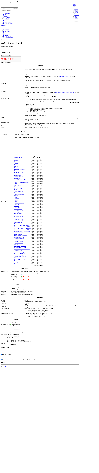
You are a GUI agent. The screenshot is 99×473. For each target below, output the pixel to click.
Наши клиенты (17, 161)
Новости (16, 160)
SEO (24, 359)
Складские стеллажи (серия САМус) (22, 228)
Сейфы (15, 257)
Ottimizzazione (7, 22)
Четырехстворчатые (18, 216)
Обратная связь (17, 200)
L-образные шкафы (18, 217)
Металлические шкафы (19, 252)
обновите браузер (18, 157)
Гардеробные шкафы (19, 254)
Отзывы (16, 163)
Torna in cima (7, 13)
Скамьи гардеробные (19, 219)
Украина (16, 195)
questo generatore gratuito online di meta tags (64, 92)
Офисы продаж (17, 185)
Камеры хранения (18, 222)
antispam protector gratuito (60, 305)
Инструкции (17, 178)
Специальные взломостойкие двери (22, 249)
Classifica (74, 4)
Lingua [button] (73, 6)
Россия (15, 197)
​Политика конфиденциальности (21, 167)
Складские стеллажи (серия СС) (21, 229)
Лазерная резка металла (19, 169)
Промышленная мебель (19, 259)
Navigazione (3, 25)
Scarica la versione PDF (6, 55)
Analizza (15, 8)
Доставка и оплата (18, 175)
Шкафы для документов (19, 253)
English (76, 10)
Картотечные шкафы (19, 210)
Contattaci (74, 5)
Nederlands (76, 13)
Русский (76, 18)
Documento (7, 19)
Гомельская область (18, 191)
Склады (16, 186)
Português (76, 15)
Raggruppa (72, 102)
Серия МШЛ (17, 204)
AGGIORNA (15, 48)
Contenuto (7, 14)
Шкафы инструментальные (20, 246)
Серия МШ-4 (17, 207)
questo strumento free (63, 76)
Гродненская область (19, 192)
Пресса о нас (17, 164)
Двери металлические (19, 203)
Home (73, 3)
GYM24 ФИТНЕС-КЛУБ (20, 179)
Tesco (15, 181)
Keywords (7, 17)
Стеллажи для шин (18, 232)
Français (76, 12)
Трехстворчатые (17, 214)
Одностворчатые (18, 212)
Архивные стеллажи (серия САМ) (22, 231)
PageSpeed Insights (8, 23)
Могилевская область (19, 194)
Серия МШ (16, 206)
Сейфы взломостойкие (19, 238)
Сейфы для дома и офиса (19, 237)
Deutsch (76, 9)
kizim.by (16, 262)
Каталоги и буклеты (18, 176)
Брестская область (18, 188)
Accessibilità (11, 359)
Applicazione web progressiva (33, 359)
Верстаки (16, 244)
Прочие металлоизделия (19, 260)
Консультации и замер (19, 172)
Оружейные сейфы (18, 241)
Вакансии (16, 166)
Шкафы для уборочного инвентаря (22, 225)
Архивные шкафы (18, 209)
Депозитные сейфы (18, 243)
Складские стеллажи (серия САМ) (22, 226)
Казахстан (16, 198)
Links (5, 16)
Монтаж (16, 173)
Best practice (19, 359)
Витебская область (18, 189)
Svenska (76, 17)
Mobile (6, 20)
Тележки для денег (18, 250)
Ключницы (16, 223)
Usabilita (6, 18)
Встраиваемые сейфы (19, 240)
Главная (16, 158)
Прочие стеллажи (18, 234)
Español (76, 11)
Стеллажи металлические (20, 256)
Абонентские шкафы (19, 220)
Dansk (75, 7)
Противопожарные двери (20, 247)
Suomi (75, 16)
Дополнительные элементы (20, 235)
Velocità (4, 354)
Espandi (77, 102)
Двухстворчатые (17, 213)
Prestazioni (4, 359)
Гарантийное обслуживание (20, 170)
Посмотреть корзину (18, 263)
